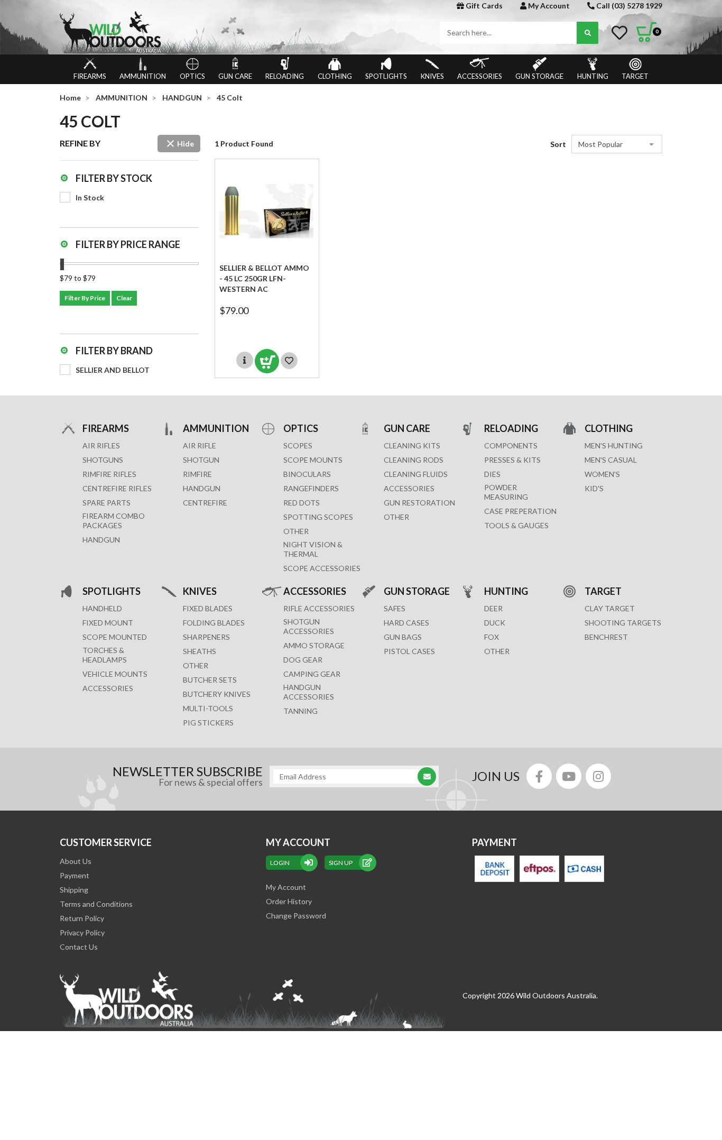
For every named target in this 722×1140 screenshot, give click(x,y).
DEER (493, 608)
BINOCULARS (307, 474)
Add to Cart (267, 361)
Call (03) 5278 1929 (628, 5)
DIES (492, 474)
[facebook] (539, 776)
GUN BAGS (403, 636)
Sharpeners (206, 636)
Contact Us (79, 946)
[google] (568, 776)
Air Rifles (101, 445)
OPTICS (192, 76)
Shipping (74, 889)
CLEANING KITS (412, 445)
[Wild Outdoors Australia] (206, 31)
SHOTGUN (201, 459)
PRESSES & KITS (512, 459)
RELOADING (284, 76)
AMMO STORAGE (314, 645)
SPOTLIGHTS (386, 76)
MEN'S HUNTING (614, 445)
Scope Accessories (321, 568)
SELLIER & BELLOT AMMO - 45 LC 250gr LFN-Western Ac (264, 278)
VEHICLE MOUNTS (114, 673)
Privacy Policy (82, 932)
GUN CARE (235, 76)
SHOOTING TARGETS (623, 622)
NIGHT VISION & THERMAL (313, 549)
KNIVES (432, 76)
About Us (75, 861)
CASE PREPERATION (520, 511)
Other (195, 665)
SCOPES (297, 445)
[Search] (587, 33)
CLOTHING (335, 76)
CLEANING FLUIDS (416, 474)
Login (280, 863)
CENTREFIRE (205, 502)
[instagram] (598, 776)
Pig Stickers (208, 722)
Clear (124, 298)
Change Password (296, 915)
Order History (289, 901)
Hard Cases (406, 622)
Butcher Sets (210, 679)
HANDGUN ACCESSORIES (308, 692)
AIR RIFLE (199, 445)
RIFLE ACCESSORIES (319, 608)
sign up (341, 863)
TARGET (635, 76)
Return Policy (82, 918)
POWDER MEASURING (506, 492)
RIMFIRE (197, 474)
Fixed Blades (208, 608)
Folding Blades (214, 622)
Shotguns (102, 459)
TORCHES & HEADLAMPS (104, 655)
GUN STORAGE (539, 76)
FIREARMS (89, 76)
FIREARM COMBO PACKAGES (113, 520)
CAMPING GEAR (311, 673)
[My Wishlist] (619, 33)
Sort (558, 144)
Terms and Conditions (96, 903)
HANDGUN (201, 488)
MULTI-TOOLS (208, 708)
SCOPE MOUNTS (313, 459)
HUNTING (592, 76)
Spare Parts (106, 502)
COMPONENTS (511, 445)
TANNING (300, 710)
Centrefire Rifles (117, 488)
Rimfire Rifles (109, 474)
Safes (394, 608)
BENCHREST (606, 636)
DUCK (494, 622)
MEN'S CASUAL (611, 459)
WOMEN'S (602, 474)
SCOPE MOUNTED (114, 636)
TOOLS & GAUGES (516, 525)
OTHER (296, 531)
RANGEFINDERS (311, 488)
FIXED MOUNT (107, 622)
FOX (491, 636)
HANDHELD (102, 608)
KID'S (594, 488)
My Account (548, 5)
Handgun (101, 539)
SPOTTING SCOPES (318, 516)
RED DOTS (301, 502)
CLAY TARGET (610, 608)
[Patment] (494, 869)
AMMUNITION (142, 76)
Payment (74, 875)
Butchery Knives (217, 693)
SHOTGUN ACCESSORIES (308, 626)
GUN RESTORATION (419, 502)
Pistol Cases (409, 651)
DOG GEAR (302, 659)
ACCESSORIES (479, 76)
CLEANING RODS (413, 459)
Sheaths (199, 651)
